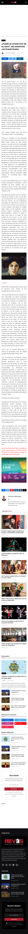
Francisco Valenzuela (10, 52)
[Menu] (2, 2)
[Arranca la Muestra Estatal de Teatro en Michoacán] (14, 544)
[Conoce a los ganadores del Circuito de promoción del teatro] (14, 612)
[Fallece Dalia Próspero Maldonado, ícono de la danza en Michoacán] (14, 590)
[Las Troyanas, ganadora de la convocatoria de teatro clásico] (14, 567)
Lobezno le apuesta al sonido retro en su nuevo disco (17, 738)
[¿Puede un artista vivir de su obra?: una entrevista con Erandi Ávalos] (14, 70)
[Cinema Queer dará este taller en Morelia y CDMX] (5, 700)
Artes (3, 40)
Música (4, 673)
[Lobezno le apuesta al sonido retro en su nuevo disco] (14, 667)
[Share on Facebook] (5, 58)
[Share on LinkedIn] (19, 58)
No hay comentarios (7, 54)
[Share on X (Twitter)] (12, 58)
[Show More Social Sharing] (25, 58)
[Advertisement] (14, 20)
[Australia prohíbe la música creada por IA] (5, 692)
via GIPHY (4, 283)
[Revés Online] (14, 2)
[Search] (26, 2)
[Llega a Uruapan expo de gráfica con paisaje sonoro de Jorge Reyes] (14, 635)
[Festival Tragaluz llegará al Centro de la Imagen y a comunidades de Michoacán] (14, 522)
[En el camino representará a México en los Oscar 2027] (5, 708)
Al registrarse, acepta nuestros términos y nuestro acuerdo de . (14, 794)
